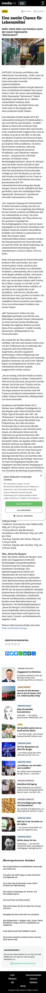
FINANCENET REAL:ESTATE (25, 668)
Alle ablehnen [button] (24, 510)
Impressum (33, 978)
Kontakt (23, 985)
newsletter (12, 950)
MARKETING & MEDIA (24, 706)
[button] (23, 516)
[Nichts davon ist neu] (8, 843)
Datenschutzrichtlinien (33, 975)
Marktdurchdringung (27, 784)
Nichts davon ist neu (26, 840)
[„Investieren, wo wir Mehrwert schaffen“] (8, 768)
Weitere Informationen (30, 498)
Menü (42, 3)
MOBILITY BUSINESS (24, 687)
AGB (12, 982)
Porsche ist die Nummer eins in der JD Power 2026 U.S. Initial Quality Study (29, 693)
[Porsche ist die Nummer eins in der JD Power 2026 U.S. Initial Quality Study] (8, 693)
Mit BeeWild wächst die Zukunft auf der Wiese (29, 729)
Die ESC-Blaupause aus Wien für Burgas (28, 747)
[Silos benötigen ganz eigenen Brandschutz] (8, 805)
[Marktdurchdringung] (8, 787)
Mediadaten (33, 982)
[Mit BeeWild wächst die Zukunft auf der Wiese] (8, 730)
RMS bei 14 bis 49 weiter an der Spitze (30, 822)
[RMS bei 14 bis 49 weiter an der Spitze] (8, 824)
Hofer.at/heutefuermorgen (14, 628)
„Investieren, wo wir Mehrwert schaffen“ (29, 766)
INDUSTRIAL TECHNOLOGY (26, 780)
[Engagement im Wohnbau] (8, 674)
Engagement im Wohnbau (29, 672)
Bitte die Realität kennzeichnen (25, 710)
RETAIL (5, 11)
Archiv (12, 975)
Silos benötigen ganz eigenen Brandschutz (29, 804)
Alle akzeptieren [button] (24, 504)
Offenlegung (12, 978)
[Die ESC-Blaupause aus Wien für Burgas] (8, 749)
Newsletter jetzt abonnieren (23, 963)
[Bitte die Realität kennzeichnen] (8, 712)
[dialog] (23, 496)
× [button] (41, 476)
